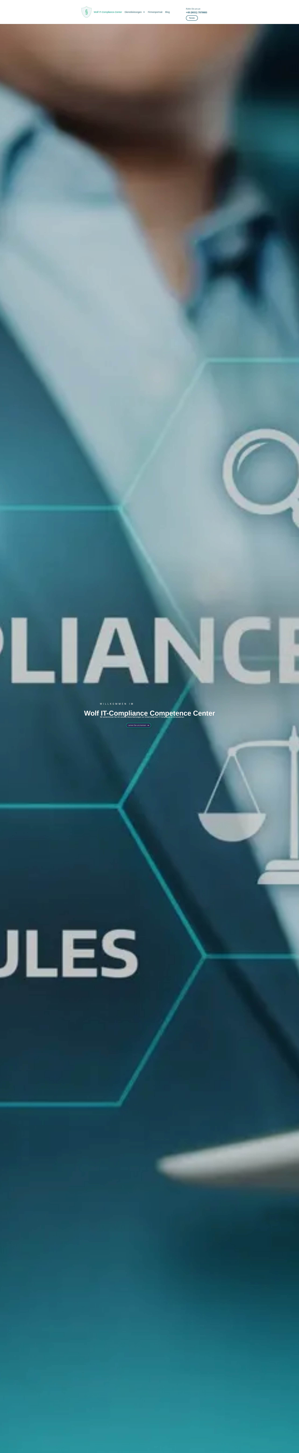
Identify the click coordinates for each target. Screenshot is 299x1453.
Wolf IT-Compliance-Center (108, 12)
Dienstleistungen (133, 12)
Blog (167, 12)
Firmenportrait (155, 12)
